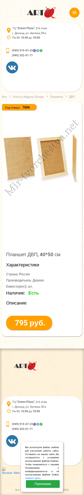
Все (4, 96)
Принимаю (43, 484)
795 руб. (30, 323)
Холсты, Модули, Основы (28, 96)
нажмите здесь (33, 478)
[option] (42, 158)
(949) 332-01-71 (22, 55)
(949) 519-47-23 (22, 50)
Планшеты (56, 96)
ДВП (72, 96)
